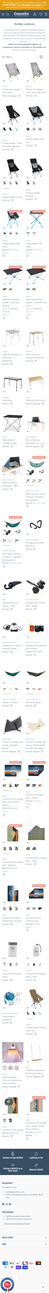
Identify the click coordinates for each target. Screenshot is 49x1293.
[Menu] (3, 14)
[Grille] (41, 57)
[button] (19, 96)
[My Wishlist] (40, 14)
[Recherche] (9, 14)
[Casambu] (21, 14)
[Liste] (45, 57)
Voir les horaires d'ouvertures (17, 1224)
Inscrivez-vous (12, 2)
